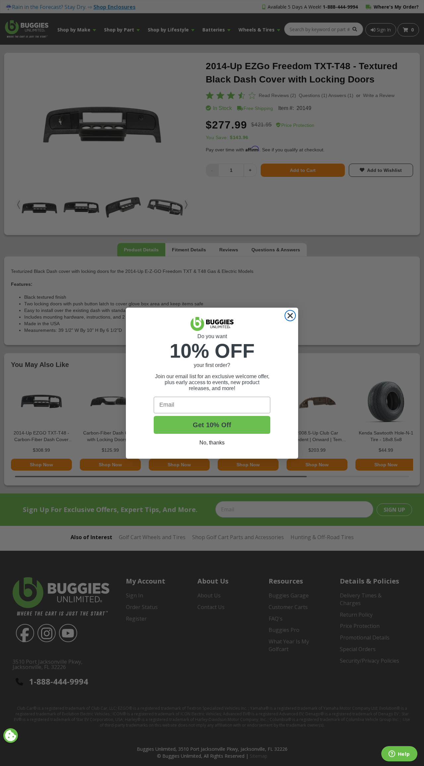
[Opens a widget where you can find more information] (399, 754)
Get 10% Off (212, 425)
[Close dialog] (290, 315)
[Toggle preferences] (10, 735)
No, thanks (212, 442)
